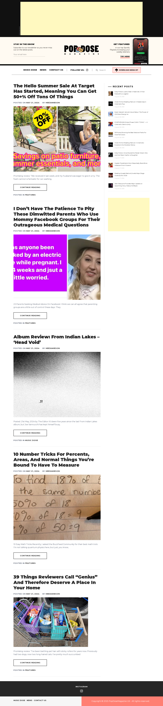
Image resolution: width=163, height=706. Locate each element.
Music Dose (30, 70)
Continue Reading (30, 187)
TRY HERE (125, 56)
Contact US (56, 70)
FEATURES (30, 195)
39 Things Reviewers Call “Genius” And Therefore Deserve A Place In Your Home (55, 582)
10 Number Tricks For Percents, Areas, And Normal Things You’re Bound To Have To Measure (53, 459)
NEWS (43, 70)
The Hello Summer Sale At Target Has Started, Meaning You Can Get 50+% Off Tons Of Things (54, 91)
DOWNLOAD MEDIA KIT (128, 70)
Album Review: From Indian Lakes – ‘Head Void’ (56, 339)
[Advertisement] (81, 18)
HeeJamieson (53, 103)
